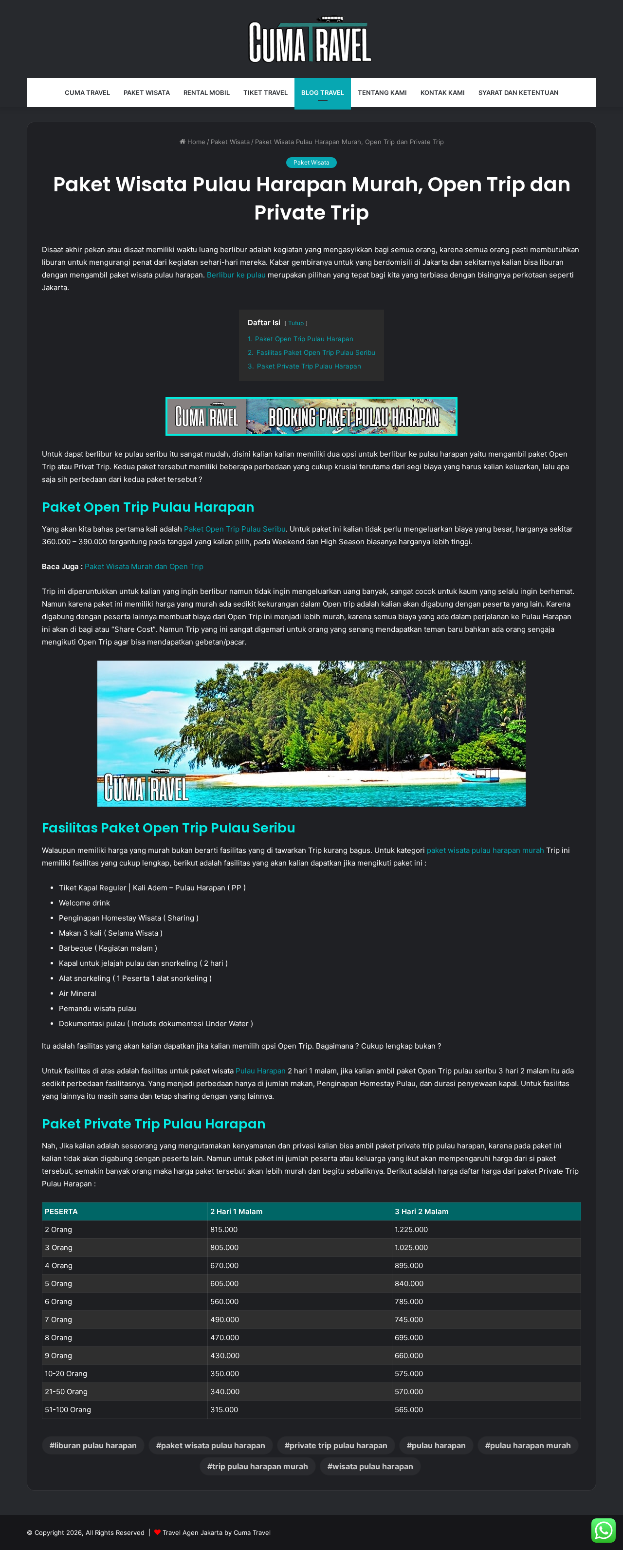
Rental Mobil (206, 92)
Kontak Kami (443, 92)
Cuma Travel (87, 92)
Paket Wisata (147, 92)
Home (195, 142)
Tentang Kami (382, 92)
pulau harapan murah (530, 1445)
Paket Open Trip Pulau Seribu (235, 529)
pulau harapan (439, 1445)
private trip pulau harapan (338, 1445)
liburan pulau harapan (96, 1445)
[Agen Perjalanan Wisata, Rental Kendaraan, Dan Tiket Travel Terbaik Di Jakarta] (311, 39)
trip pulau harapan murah (260, 1466)
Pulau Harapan (261, 1070)
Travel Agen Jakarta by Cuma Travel (217, 1532)
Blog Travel (322, 92)
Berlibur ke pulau (236, 274)
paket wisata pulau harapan (213, 1445)
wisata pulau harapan (372, 1466)
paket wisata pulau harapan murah (485, 850)
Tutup (296, 323)
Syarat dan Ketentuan (518, 92)
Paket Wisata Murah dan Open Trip (144, 566)
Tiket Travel (265, 92)
